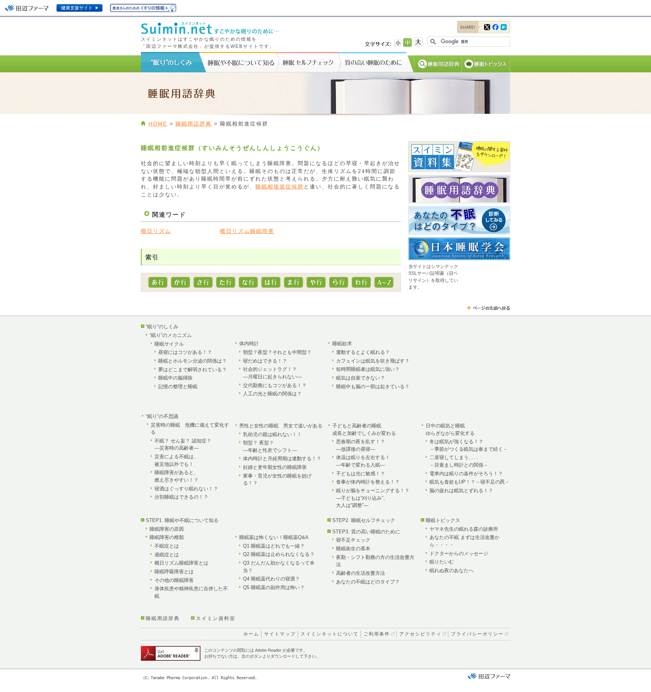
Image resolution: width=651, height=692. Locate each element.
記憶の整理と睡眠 (177, 386)
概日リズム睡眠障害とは (181, 563)
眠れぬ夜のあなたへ (451, 570)
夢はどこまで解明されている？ (192, 369)
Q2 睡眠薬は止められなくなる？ (279, 554)
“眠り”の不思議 (162, 416)
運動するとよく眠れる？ (363, 352)
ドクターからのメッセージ (458, 553)
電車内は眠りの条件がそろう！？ (466, 473)
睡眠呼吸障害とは (174, 571)
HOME (157, 124)
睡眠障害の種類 (167, 537)
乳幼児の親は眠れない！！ (272, 434)
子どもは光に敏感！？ (360, 473)
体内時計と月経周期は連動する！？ (282, 458)
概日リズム (156, 231)
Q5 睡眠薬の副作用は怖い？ (274, 587)
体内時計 (249, 343)
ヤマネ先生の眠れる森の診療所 (463, 529)
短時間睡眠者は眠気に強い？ (368, 369)
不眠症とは (166, 546)
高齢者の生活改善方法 (360, 573)
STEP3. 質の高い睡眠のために (366, 531)
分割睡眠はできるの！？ (181, 497)
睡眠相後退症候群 (279, 187)
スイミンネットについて (330, 634)
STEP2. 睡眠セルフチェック (363, 520)
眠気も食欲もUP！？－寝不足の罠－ (469, 482)
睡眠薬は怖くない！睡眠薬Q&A (274, 537)
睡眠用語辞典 (194, 124)
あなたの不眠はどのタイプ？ (368, 582)
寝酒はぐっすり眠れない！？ (186, 488)
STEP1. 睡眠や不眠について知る (182, 520)
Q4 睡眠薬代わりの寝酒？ (271, 579)
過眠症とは (166, 554)
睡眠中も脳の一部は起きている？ (373, 386)
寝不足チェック (353, 540)
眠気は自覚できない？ (360, 378)
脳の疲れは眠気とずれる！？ (461, 490)
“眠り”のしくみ (162, 326)
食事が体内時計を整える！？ (368, 482)
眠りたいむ (441, 562)
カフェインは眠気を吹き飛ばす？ (373, 361)
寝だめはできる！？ (265, 361)
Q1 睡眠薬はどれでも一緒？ (274, 546)
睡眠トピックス (443, 520)
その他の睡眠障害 (174, 580)
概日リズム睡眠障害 (247, 231)
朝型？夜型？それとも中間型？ (277, 352)
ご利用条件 (377, 634)
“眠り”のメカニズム (171, 335)
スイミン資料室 (215, 618)
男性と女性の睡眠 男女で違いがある (280, 426)
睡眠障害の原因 (167, 529)
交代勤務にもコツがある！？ (275, 385)
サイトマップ (280, 634)
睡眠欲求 (342, 343)
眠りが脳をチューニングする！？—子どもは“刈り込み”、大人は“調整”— (373, 498)
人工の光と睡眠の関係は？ (272, 394)
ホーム (251, 634)
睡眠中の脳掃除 (175, 378)
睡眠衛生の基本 (353, 548)
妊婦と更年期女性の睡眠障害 (275, 467)
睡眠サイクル (169, 344)
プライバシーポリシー (477, 634)
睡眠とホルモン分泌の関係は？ (192, 361)
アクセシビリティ (420, 634)
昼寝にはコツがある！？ (185, 352)
